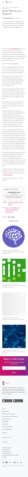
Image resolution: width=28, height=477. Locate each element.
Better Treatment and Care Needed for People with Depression (13, 352)
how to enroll (14, 63)
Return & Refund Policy (7, 426)
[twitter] (8, 217)
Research (10, 204)
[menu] (3, 2)
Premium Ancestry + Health (8, 414)
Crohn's (7, 207)
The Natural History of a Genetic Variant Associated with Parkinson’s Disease (14, 286)
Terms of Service (6, 449)
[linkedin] (11, 217)
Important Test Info (6, 447)
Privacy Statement (6, 451)
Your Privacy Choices (7, 453)
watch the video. (8, 175)
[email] (13, 217)
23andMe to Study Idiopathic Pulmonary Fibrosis (13, 319)
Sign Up (14, 372)
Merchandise (5, 424)
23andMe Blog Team (8, 18)
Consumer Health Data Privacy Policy (10, 455)
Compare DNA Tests (6, 419)
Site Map (4, 457)
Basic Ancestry (5, 411)
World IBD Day (14, 49)
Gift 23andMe (5, 421)
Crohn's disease (13, 207)
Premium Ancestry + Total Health (9, 416)
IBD (18, 207)
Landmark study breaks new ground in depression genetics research (13, 252)
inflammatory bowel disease (11, 209)
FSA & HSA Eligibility (7, 429)
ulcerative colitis (9, 211)
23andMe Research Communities (15, 202)
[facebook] (6, 217)
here (11, 162)
